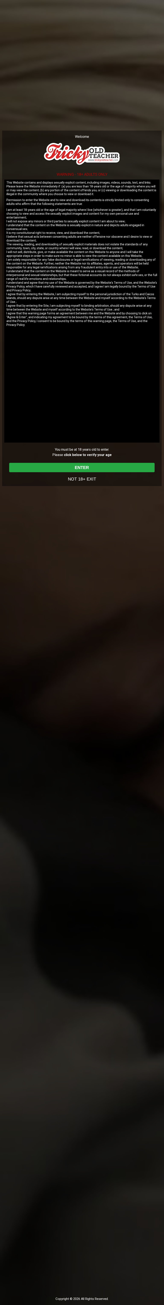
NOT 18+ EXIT (82, 479)
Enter (82, 467)
